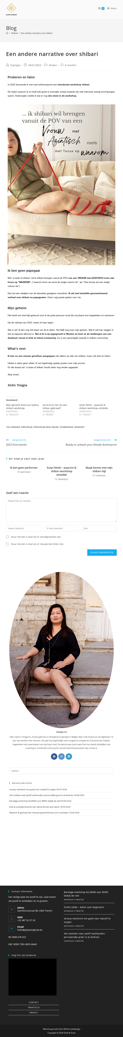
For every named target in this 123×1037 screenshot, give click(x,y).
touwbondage (66, 427)
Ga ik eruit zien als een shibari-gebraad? (55, 406)
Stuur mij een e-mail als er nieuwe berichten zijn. (37, 544)
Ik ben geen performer (24, 467)
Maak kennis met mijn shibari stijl (99, 469)
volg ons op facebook (23, 955)
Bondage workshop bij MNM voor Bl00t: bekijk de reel (34, 800)
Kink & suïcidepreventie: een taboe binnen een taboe (34, 806)
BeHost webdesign (71, 1029)
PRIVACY (33, 1012)
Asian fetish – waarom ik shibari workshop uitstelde (93, 406)
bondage (15, 427)
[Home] (7, 33)
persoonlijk (27, 427)
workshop (79, 427)
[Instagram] (61, 756)
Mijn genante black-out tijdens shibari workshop (22, 406)
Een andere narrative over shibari (36, 33)
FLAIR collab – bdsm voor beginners (84, 907)
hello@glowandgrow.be (29, 929)
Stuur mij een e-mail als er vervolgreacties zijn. (36, 536)
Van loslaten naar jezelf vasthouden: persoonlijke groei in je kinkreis (41, 795)
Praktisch (34, 1007)
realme (55, 427)
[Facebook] (54, 756)
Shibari (53, 65)
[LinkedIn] (69, 756)
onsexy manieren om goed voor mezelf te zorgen (32, 789)
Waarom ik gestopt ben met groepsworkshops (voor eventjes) (38, 812)
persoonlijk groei (42, 427)
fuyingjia (15, 65)
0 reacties (70, 65)
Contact (34, 1002)
